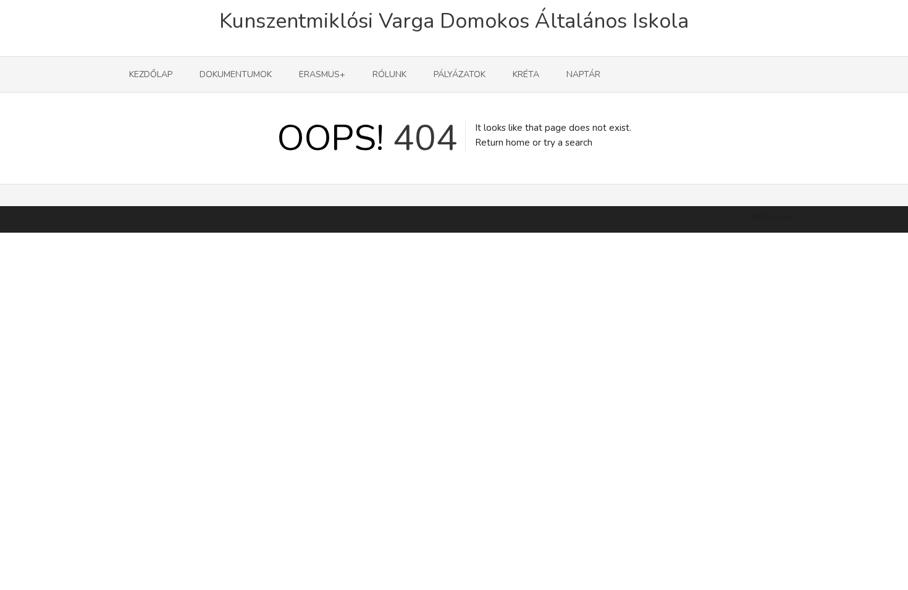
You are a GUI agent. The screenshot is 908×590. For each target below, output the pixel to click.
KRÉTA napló (771, 218)
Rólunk (389, 74)
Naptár (583, 74)
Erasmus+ (322, 74)
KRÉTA (526, 74)
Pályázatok (460, 74)
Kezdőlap (150, 74)
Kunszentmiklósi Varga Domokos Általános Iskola (454, 20)
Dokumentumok (236, 74)
